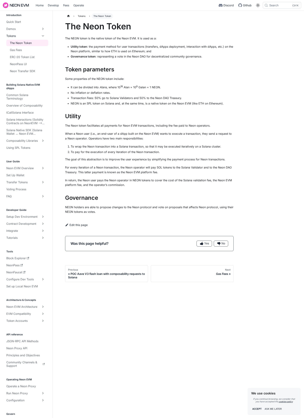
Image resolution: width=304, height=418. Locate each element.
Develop (53, 5)
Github (247, 5)
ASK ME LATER (273, 409)
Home (40, 5)
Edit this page (78, 225)
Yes (206, 243)
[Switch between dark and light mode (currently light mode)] (258, 5)
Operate (78, 5)
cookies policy (286, 401)
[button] (25, 29)
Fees (66, 5)
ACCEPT (257, 409)
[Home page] (68, 16)
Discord (228, 5)
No (223, 243)
